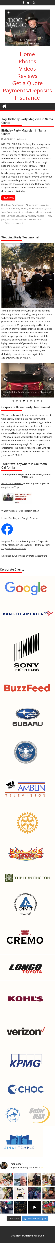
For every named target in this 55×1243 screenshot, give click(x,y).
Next (50, 379)
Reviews (27, 75)
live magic (10, 216)
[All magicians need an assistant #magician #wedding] (34, 1179)
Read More (8, 198)
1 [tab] (13, 401)
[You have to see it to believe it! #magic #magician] (20, 1207)
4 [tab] (24, 401)
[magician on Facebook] (7, 533)
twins (39, 219)
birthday (24, 208)
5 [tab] (27, 401)
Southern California (27, 219)
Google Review (30, 518)
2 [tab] (17, 401)
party (3, 219)
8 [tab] (38, 401)
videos (12, 510)
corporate (47, 212)
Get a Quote (27, 83)
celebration (29, 212)
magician (31, 216)
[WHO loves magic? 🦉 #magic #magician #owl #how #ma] (6, 1193)
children (38, 212)
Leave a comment (15, 223)
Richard (22, 139)
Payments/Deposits (27, 90)
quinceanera (12, 219)
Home (27, 54)
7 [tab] (34, 401)
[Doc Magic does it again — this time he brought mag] (6, 1207)
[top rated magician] (16, 503)
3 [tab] (20, 401)
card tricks (17, 212)
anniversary (40, 205)
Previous (5, 379)
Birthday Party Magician (14, 205)
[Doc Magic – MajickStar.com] (4, 106)
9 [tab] (41, 401)
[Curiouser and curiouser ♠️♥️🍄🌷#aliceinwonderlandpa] (6, 1179)
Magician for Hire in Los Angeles (18, 541)
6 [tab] (31, 401)
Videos (27, 68)
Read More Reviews (12, 483)
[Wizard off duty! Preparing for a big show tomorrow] (20, 1179)
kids (3, 216)
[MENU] (52, 106)
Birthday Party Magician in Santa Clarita (23, 132)
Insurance (27, 97)
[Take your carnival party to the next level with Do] (34, 1193)
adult (31, 205)
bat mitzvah (14, 208)
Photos (27, 61)
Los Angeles (21, 216)
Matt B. (18, 454)
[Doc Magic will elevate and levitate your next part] (34, 1207)
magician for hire (44, 216)
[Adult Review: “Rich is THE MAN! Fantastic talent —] (20, 1193)
